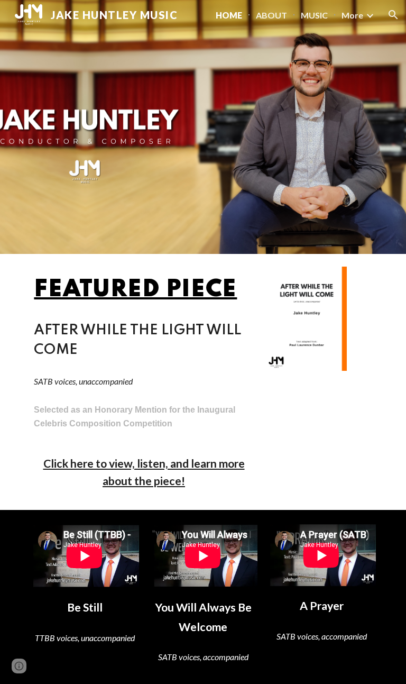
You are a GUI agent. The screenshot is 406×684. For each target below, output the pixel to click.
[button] (393, 15)
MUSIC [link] (314, 15)
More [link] (352, 15)
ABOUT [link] (271, 15)
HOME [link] (229, 15)
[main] (143, 290)
